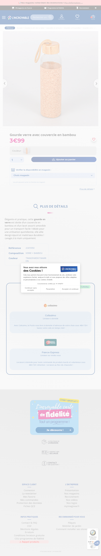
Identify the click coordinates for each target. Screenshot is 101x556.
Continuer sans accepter (31, 289)
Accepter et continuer (70, 289)
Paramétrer (50, 289)
